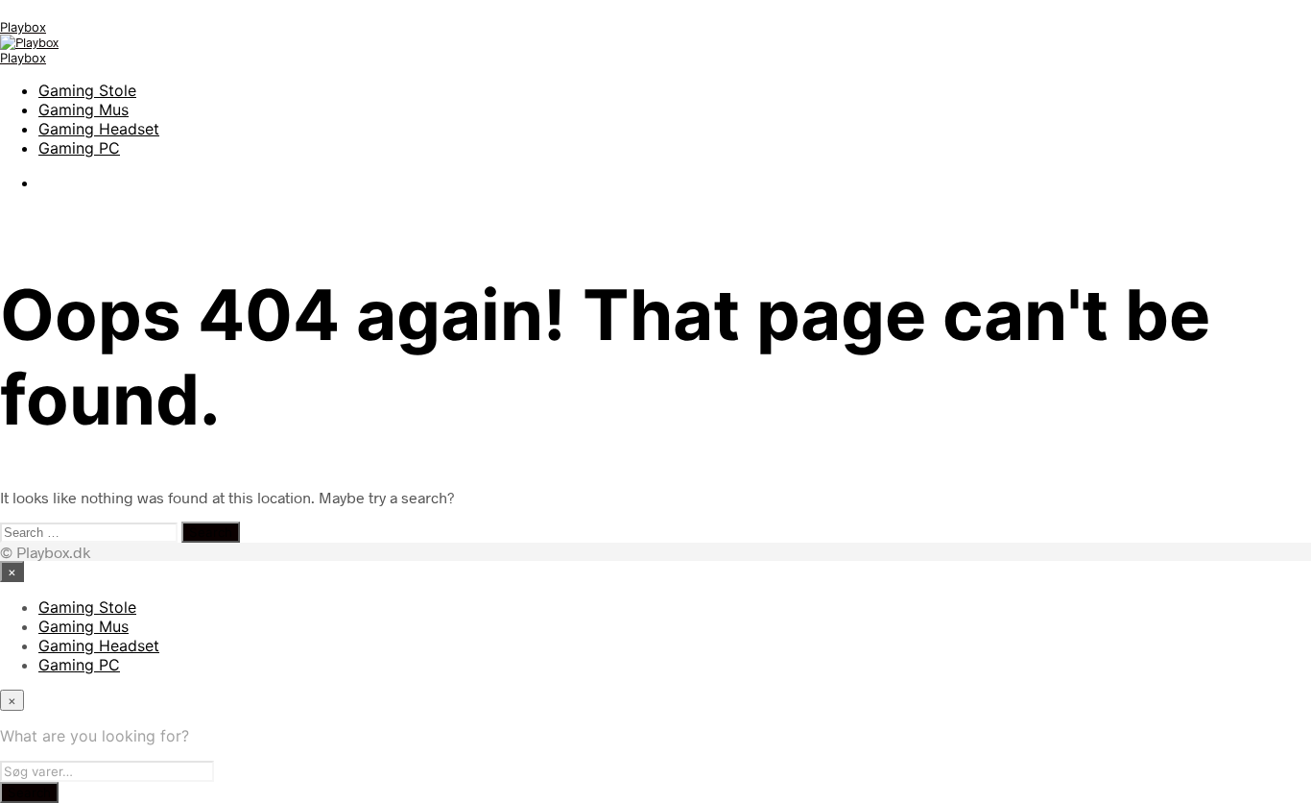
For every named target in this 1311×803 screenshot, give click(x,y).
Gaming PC (79, 148)
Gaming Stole (87, 90)
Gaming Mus (83, 109)
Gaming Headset (98, 128)
